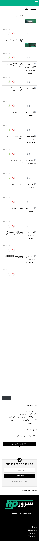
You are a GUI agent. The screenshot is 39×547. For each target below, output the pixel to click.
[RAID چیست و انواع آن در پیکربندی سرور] (30, 93)
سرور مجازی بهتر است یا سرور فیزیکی (15, 137)
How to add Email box (29, 491)
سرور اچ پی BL (32, 536)
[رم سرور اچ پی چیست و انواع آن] (30, 189)
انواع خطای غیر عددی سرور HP (27, 414)
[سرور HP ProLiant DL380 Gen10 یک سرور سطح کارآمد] (30, 237)
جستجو (35, 395)
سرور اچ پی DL (32, 530)
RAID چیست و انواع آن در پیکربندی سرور (15, 89)
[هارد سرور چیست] (30, 21)
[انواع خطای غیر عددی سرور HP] (30, 45)
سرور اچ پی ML (32, 533)
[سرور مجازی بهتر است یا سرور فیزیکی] (30, 141)
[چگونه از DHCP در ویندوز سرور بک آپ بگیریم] (30, 69)
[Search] (3, 3)
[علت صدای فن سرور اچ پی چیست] (30, 165)
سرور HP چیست (17, 208)
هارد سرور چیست (17, 16)
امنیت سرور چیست (16, 112)
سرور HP (34, 527)
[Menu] (36, 3)
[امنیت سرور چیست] (30, 117)
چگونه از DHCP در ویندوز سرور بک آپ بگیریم (15, 65)
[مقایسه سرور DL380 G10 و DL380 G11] (30, 261)
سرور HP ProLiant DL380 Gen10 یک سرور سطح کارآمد (13, 233)
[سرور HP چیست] (30, 213)
